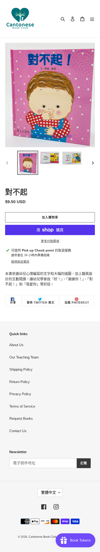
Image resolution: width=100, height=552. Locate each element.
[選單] (92, 19)
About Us (16, 345)
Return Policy (19, 382)
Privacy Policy (20, 394)
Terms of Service (22, 406)
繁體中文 (48, 493)
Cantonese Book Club (43, 536)
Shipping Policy (21, 369)
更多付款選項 (50, 241)
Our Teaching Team (24, 357)
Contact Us (18, 431)
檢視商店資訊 (20, 261)
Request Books (21, 418)
